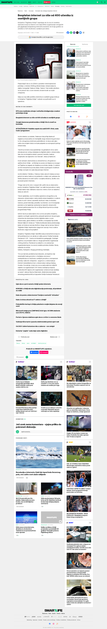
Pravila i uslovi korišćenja (49, 620)
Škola (18, 343)
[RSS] (87, 116)
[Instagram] (79, 116)
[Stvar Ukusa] (53, 617)
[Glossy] (75, 617)
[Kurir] (33, 617)
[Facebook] (71, 116)
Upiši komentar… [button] (26, 432)
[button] (60, 32)
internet (33, 343)
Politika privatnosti (71, 620)
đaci (28, 343)
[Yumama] (46, 617)
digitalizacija (42, 343)
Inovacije (31, 11)
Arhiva (78, 620)
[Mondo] (27, 617)
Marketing (29, 620)
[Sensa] (65, 617)
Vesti (25, 11)
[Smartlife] (6, 2)
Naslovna (20, 11)
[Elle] (60, 617)
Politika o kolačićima (61, 620)
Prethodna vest (25, 337)
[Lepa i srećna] (39, 617)
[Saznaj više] (90, 122)
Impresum (35, 620)
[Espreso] (80, 617)
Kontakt (40, 620)
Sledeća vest (53, 337)
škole (23, 343)
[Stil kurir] (70, 617)
